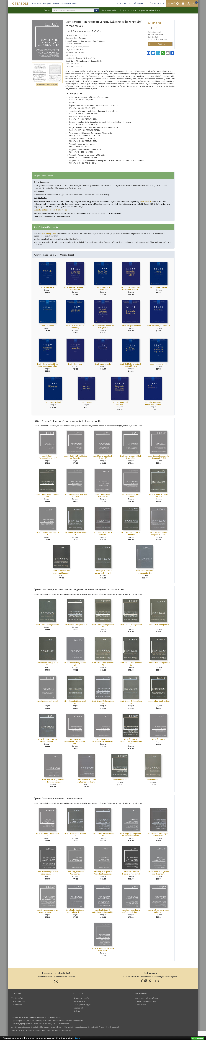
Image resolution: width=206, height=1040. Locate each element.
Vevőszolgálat (17, 998)
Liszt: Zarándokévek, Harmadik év (103, 495)
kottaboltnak (146, 201)
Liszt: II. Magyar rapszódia (131, 326)
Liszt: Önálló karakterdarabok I (47, 533)
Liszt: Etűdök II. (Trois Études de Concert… (75, 457)
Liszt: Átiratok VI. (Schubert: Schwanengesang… (53, 781)
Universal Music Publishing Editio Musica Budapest (51, 1024)
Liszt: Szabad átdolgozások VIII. (103, 664)
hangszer (142, 10)
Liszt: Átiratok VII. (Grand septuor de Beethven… (86, 781)
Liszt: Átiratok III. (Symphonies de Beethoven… (103, 740)
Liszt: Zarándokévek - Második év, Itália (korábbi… (103, 911)
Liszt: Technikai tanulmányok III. (103, 834)
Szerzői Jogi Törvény (50, 233)
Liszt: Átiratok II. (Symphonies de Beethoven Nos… (75, 741)
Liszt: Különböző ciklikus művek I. (130, 495)
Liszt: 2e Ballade (47, 287)
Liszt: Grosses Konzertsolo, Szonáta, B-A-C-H (158, 457)
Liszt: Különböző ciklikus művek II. (158, 495)
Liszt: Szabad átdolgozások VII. (75, 664)
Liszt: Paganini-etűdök (158, 364)
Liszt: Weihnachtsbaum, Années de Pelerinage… (131, 911)
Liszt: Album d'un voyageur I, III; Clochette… (158, 834)
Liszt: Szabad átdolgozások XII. (75, 702)
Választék (78, 994)
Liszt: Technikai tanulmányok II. (75, 834)
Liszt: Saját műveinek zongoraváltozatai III (103, 572)
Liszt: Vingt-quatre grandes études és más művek (131, 834)
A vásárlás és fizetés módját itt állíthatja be (50, 210)
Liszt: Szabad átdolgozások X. (159, 664)
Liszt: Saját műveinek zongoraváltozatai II (61, 572)
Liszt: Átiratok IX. (153, 780)
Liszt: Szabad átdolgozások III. (103, 625)
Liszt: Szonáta (86, 402)
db (157, 28)
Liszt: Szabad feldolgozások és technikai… (103, 949)
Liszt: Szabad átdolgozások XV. (159, 702)
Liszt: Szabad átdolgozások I (47, 624)
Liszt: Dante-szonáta (158, 287)
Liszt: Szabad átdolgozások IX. (131, 664)
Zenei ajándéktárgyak (82, 1004)
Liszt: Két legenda (75, 364)
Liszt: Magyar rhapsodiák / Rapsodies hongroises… (103, 873)
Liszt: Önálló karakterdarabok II (75, 533)
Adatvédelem (16, 1004)
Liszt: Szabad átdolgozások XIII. (103, 702)
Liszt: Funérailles (47, 326)
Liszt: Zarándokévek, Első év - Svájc (47, 495)
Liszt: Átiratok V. (158, 739)
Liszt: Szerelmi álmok (53, 402)
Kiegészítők (78, 1008)
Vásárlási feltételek (34, 1020)
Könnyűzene (140, 1004)
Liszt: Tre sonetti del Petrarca (120, 403)
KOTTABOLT (19, 3)
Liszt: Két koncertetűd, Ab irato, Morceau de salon (47, 365)
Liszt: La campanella (103, 364)
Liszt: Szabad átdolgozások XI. (47, 702)
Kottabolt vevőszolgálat (20, 1017)
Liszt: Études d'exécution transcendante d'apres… (75, 911)
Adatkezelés (47, 1020)
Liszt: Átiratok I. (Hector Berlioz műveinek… (47, 740)
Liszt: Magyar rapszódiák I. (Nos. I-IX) (103, 457)
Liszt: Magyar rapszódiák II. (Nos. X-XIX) (131, 457)
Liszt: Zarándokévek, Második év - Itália (75, 495)
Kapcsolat (16, 994)
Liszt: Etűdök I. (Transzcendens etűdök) (47, 457)
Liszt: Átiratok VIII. (120, 780)
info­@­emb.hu (57, 1017)
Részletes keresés (108, 10)
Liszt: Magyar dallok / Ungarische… (75, 873)
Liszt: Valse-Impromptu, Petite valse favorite (153, 403)
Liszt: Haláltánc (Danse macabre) (75, 327)
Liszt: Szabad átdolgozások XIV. (131, 702)
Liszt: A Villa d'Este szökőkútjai (103, 288)
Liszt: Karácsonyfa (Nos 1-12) (158, 326)
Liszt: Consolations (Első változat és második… (130, 288)
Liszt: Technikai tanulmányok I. (47, 834)
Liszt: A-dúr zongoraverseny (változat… (159, 911)
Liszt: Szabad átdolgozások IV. (131, 625)
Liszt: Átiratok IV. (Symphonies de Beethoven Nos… (131, 741)
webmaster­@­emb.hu (75, 1020)
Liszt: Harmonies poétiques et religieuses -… (47, 873)
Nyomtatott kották (81, 998)
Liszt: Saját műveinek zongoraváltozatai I (158, 533)
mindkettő (151, 10)
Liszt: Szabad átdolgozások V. (159, 625)
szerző (133, 10)
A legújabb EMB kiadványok (146, 998)
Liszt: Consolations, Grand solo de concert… (158, 873)
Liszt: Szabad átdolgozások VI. (47, 664)
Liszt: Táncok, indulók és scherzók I (103, 533)
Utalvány (77, 1011)
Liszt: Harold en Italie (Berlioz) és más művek (131, 873)
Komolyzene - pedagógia (145, 1001)
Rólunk (22, 1020)
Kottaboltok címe (18, 1001)
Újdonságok (141, 994)
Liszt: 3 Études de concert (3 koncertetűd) (75, 288)
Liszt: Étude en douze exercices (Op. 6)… (144, 572)
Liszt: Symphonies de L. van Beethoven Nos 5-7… (47, 911)
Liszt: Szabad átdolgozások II (75, 624)
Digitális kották (79, 1001)
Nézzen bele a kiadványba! (47, 85)
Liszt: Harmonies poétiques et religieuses (103, 327)
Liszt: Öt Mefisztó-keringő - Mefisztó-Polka (131, 365)
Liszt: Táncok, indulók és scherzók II (130, 533)
